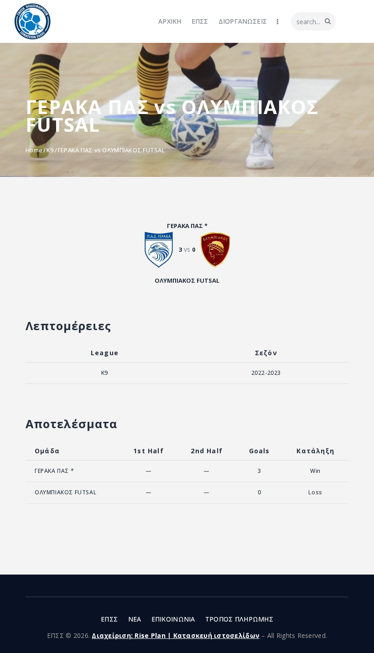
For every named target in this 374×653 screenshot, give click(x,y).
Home (34, 150)
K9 (50, 150)
